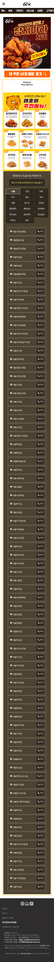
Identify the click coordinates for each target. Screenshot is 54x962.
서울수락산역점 (19, 376)
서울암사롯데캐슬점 (21, 802)
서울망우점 (17, 470)
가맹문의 (19, 11)
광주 (27, 220)
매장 (10, 11)
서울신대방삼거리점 (21, 342)
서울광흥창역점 (19, 274)
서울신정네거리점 (20, 334)
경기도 (27, 203)
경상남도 (41, 214)
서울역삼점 (17, 257)
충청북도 (13, 209)
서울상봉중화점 (19, 597)
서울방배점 (17, 546)
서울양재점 (17, 742)
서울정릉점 (17, 674)
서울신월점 (17, 487)
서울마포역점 (18, 665)
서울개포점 (17, 887)
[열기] (3, 4)
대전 (41, 191)
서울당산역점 (18, 538)
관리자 (4, 908)
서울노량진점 (18, 870)
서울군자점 (17, 402)
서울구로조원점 (19, 231)
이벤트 (40, 11)
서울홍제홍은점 (19, 461)
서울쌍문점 (17, 691)
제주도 (13, 220)
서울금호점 (17, 606)
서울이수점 (17, 657)
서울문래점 (17, 589)
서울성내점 (17, 410)
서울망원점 (17, 623)
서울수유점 (17, 572)
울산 (27, 197)
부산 (41, 197)
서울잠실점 (17, 266)
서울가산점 (17, 385)
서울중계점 (17, 699)
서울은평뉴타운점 (20, 436)
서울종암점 (17, 819)
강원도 (41, 203)
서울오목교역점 (19, 648)
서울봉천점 (17, 717)
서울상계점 (17, 751)
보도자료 (30, 11)
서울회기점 (17, 504)
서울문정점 (17, 853)
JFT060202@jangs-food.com (29, 942)
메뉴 (3, 11)
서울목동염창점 (19, 317)
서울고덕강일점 (19, 325)
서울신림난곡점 (19, 393)
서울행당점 (17, 453)
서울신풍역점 (18, 478)
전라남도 (13, 214)
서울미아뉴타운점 (20, 844)
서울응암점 (17, 708)
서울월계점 (17, 759)
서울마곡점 (17, 861)
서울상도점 (17, 427)
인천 (27, 191)
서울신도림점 (18, 419)
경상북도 (27, 214)
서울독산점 (17, 640)
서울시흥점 (17, 580)
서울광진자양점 (19, 248)
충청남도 (27, 209)
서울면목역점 (18, 359)
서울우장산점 (18, 682)
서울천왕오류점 (19, 368)
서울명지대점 (18, 725)
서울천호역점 (18, 555)
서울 (13, 191)
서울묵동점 (17, 444)
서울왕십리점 (18, 240)
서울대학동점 (18, 529)
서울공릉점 (17, 836)
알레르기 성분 (7, 918)
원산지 (4, 913)
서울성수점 (17, 351)
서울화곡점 (17, 810)
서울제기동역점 (19, 521)
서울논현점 (17, 614)
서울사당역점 (18, 495)
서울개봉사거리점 (20, 308)
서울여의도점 (18, 563)
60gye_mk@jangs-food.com (29, 940)
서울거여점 (17, 734)
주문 (41, 231)
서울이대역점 (18, 300)
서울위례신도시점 (20, 776)
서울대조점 (17, 283)
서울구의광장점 (19, 878)
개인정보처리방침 (9, 922)
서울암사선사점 (19, 793)
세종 (13, 203)
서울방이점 (17, 631)
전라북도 (41, 209)
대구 (13, 197)
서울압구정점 (18, 785)
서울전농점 (17, 768)
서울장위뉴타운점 (20, 291)
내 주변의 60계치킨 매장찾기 (28, 182)
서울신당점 (17, 512)
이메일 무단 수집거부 (10, 927)
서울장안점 (17, 827)
